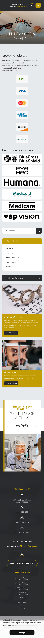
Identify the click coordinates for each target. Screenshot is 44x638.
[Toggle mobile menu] (5, 5)
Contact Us (10, 267)
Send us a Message (22, 532)
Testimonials (11, 262)
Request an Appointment (22, 425)
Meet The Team (12, 257)
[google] (22, 554)
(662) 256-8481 (22, 512)
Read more (10, 333)
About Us (10, 248)
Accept (22, 633)
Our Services (11, 253)
